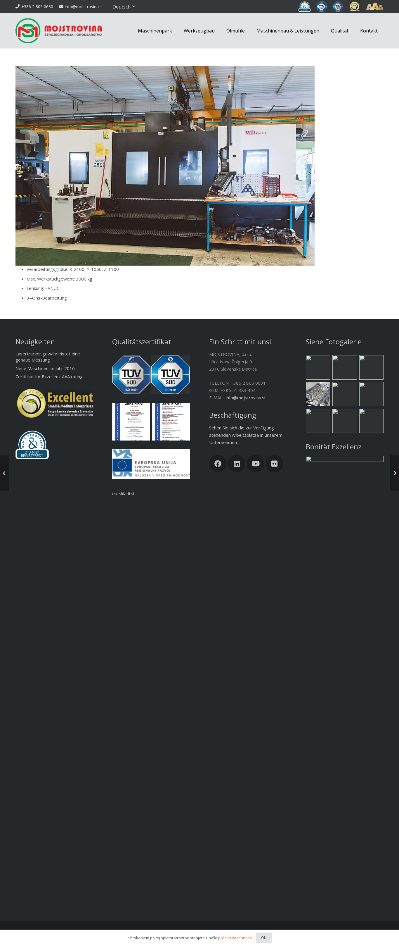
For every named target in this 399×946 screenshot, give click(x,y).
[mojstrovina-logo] (58, 30)
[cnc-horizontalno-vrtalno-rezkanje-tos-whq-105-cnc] (344, 394)
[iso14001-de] (131, 422)
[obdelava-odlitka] (318, 394)
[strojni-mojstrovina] (371, 367)
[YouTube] (255, 463)
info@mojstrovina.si (245, 397)
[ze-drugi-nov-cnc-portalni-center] (371, 394)
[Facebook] (218, 463)
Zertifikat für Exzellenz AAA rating (49, 376)
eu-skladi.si (123, 493)
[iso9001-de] (171, 422)
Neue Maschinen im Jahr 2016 (45, 368)
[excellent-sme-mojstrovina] (354, 6)
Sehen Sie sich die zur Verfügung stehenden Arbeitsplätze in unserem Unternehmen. (245, 435)
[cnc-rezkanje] (318, 421)
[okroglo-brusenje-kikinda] (344, 421)
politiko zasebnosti (235, 937)
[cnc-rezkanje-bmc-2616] (371, 421)
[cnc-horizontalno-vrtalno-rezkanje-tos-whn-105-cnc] (344, 367)
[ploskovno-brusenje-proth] (318, 367)
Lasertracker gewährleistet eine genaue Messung (47, 357)
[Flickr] (274, 463)
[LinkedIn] (236, 463)
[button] (124, 6)
